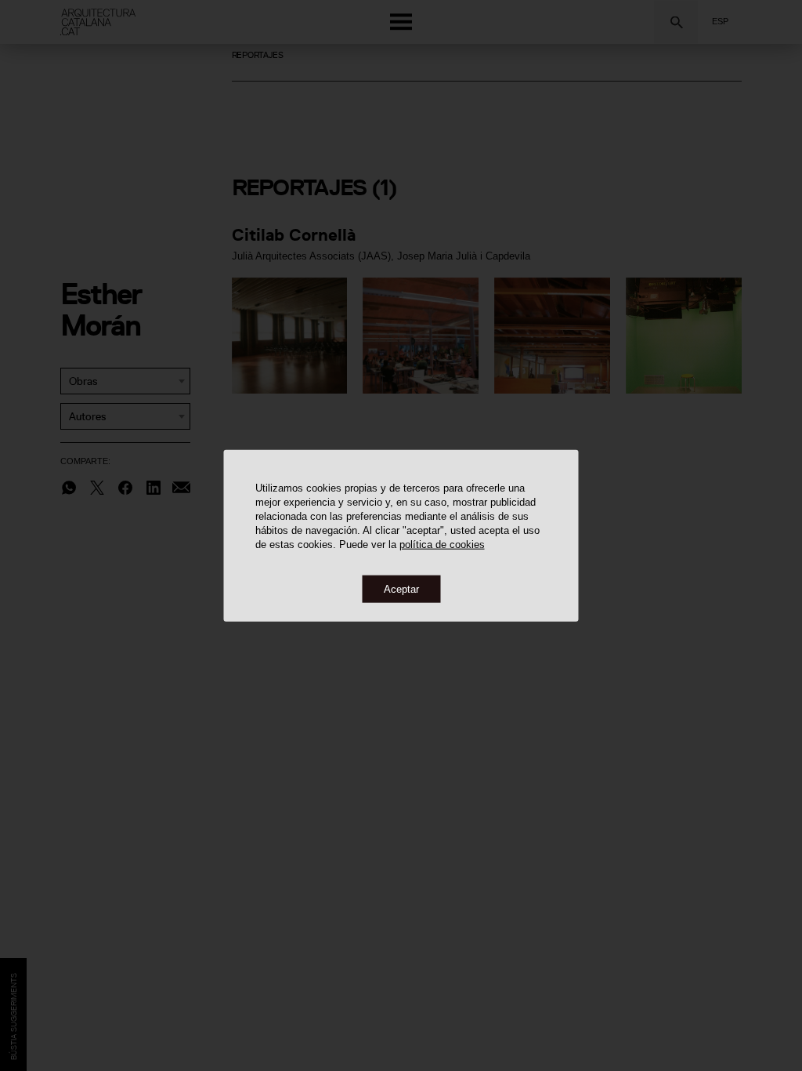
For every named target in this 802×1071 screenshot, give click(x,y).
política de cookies (442, 544)
